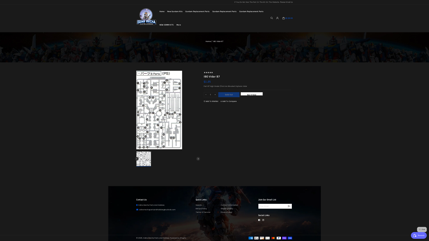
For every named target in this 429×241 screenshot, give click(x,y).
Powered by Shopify (178, 238)
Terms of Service (203, 212)
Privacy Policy (226, 212)
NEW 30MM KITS (167, 25)
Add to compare (229, 101)
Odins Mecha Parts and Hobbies (156, 238)
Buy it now (251, 95)
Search (199, 205)
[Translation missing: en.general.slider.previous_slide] (137, 158)
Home (208, 41)
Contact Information (229, 205)
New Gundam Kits (175, 11)
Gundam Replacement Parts (197, 11)
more (179, 25)
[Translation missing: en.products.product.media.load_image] (143, 159)
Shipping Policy (227, 209)
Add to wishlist (212, 101)
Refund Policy (201, 209)
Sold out (229, 94)
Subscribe (289, 206)
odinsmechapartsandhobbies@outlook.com (157, 210)
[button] (272, 18)
